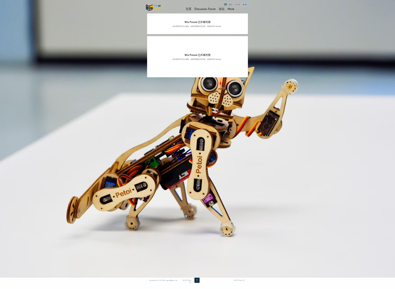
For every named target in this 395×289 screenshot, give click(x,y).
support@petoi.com (171, 280)
